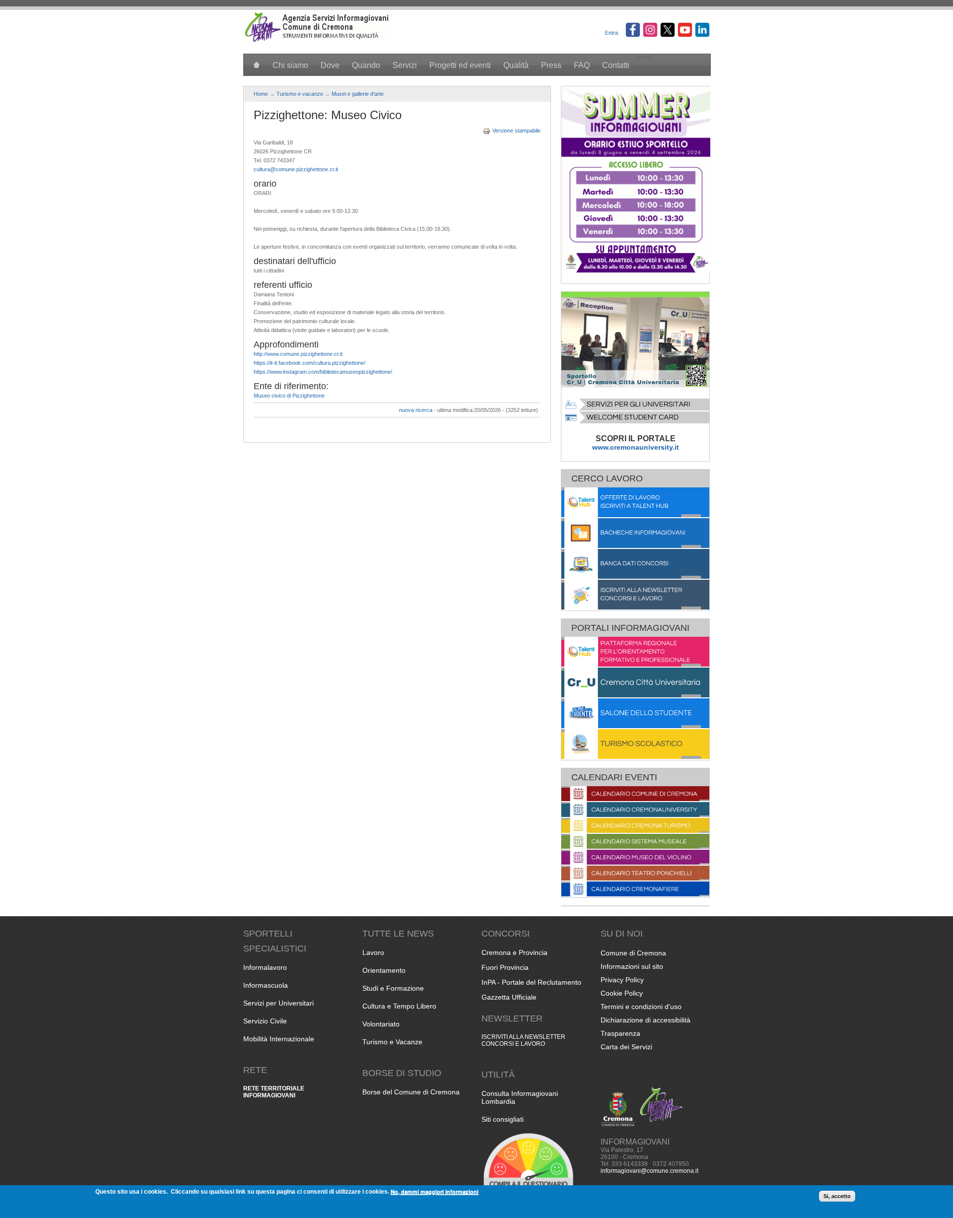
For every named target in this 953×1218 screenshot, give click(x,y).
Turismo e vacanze (299, 94)
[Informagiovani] (317, 40)
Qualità (516, 65)
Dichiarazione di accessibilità (645, 1020)
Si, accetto (837, 1196)
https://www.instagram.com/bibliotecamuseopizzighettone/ (323, 372)
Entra (611, 33)
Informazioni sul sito (632, 966)
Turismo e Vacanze (392, 1042)
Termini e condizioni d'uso (641, 1007)
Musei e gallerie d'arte (358, 94)
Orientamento (384, 970)
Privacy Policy (622, 980)
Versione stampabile (516, 131)
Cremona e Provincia (514, 952)
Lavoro (373, 952)
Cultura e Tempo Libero (399, 1006)
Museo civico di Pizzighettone (289, 396)
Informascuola (265, 985)
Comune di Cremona (633, 953)
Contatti (615, 65)
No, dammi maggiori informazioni (434, 1191)
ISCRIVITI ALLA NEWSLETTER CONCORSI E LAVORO (523, 1040)
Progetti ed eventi (460, 65)
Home (261, 94)
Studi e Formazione (393, 988)
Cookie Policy (622, 993)
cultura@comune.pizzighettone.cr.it (296, 169)
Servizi (405, 65)
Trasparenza (620, 1033)
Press (551, 65)
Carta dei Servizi (626, 1047)
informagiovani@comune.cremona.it (649, 1170)
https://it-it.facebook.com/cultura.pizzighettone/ (309, 363)
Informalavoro (265, 967)
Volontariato (381, 1024)
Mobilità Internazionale (278, 1039)
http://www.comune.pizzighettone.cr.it (298, 354)
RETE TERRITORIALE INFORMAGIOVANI (273, 1092)
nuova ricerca (415, 410)
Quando (366, 65)
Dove (330, 65)
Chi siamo (290, 65)
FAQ (582, 65)
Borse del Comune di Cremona (411, 1092)
